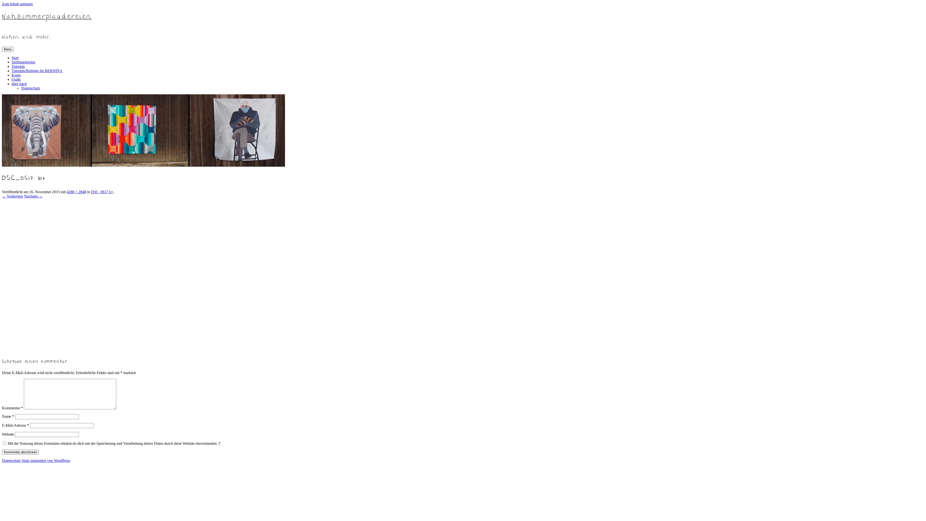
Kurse (16, 75)
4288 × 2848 (76, 192)
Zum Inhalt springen (17, 4)
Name (8, 416)
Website (8, 434)
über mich (19, 84)
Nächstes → (33, 196)
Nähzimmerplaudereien (47, 17)
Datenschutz (30, 88)
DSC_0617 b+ (102, 192)
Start (15, 58)
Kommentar (12, 408)
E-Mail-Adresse (15, 425)
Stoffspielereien (23, 62)
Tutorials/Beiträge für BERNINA (37, 71)
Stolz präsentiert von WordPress (46, 461)
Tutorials (18, 66)
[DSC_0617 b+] (117, 351)
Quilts (16, 79)
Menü (8, 49)
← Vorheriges (12, 196)
